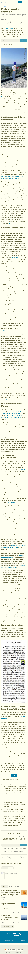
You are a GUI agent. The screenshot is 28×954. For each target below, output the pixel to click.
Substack (8, 952)
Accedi (25, 2)
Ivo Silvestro (9, 28)
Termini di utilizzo (15, 848)
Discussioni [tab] (16, 886)
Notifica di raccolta (23, 947)
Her (2, 97)
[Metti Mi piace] (2, 22)
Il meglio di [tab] (4, 886)
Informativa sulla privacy (18, 851)
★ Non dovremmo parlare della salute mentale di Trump (10, 891)
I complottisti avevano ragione (8, 904)
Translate (4, 6)
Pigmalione (21, 101)
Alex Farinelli (10, 502)
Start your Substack (11, 949)
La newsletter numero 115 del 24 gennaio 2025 (9, 918)
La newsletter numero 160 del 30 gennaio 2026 (9, 907)
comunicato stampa (7, 750)
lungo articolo (15, 257)
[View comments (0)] (6, 22)
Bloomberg (4, 399)
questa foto (23, 469)
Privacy (11, 947)
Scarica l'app (20, 949)
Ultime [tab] (10, 886)
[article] (14, 895)
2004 (23, 111)
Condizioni (16, 947)
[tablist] (7, 867)
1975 (17, 111)
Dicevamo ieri (5, 915)
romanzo (8, 113)
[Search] (25, 886)
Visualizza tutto (6, 926)
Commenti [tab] (4, 868)
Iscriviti (20, 2)
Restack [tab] (11, 868)
